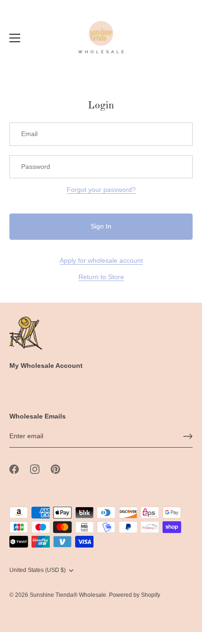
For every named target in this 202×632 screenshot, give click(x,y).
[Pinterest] (55, 468)
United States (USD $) (37, 570)
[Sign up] (188, 436)
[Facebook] (14, 468)
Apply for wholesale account (101, 260)
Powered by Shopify (134, 595)
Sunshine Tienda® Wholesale (68, 595)
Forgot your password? (101, 189)
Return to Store (101, 277)
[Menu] (15, 38)
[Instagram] (34, 468)
